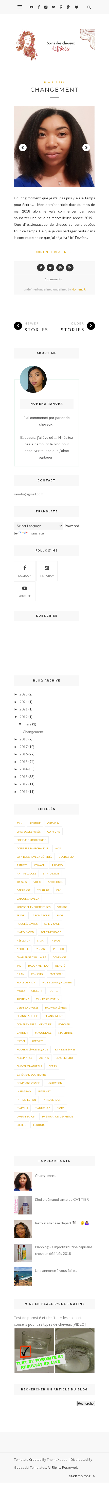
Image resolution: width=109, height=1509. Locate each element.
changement (54, 1015)
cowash (39, 865)
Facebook (24, 575)
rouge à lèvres (27, 923)
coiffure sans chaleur (32, 848)
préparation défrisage (57, 1116)
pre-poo (58, 948)
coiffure (53, 831)
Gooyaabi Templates (30, 1467)
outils (54, 990)
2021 (24, 709)
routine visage (51, 932)
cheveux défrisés (29, 831)
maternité (65, 1032)
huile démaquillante (57, 982)
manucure (42, 1108)
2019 (24, 717)
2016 (24, 754)
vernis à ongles (27, 1007)
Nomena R (78, 289)
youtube (25, 595)
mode (60, 1108)
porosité (37, 1041)
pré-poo (57, 865)
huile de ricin (26, 982)
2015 (24, 761)
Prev (23, 147)
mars (27, 724)
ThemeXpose (57, 1459)
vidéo (37, 881)
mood (21, 990)
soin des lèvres (65, 1049)
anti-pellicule (26, 873)
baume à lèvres (56, 1007)
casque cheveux (28, 898)
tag (19, 965)
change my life (27, 1015)
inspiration (54, 1082)
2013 (24, 776)
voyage (62, 906)
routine (35, 823)
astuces (22, 865)
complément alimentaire (34, 1024)
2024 (24, 702)
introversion (52, 1099)
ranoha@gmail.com (28, 494)
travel (21, 915)
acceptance (24, 1057)
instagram (47, 575)
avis (58, 848)
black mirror (65, 1057)
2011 (24, 791)
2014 (24, 769)
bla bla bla (54, 82)
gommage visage (28, 1082)
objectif (37, 990)
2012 (24, 784)
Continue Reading (53, 251)
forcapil (64, 1024)
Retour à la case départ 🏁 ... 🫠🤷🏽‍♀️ (62, 1223)
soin (20, 823)
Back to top (80, 1476)
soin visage (52, 923)
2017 (24, 746)
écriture (39, 1124)
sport (41, 940)
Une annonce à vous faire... (56, 1270)
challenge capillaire (31, 957)
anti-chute (55, 881)
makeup (22, 1108)
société (21, 1124)
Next (86, 147)
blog (60, 915)
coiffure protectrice (31, 839)
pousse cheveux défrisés (33, 906)
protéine (23, 999)
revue (56, 940)
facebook (56, 974)
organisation (26, 1116)
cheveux (53, 823)
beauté (60, 965)
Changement (54, 89)
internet (44, 1091)
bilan (20, 974)
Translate (36, 533)
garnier (22, 1032)
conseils (37, 974)
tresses (22, 881)
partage (40, 948)
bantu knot (51, 873)
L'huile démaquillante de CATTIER (62, 1199)
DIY (58, 890)
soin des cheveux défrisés (34, 856)
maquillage (43, 1032)
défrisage (23, 890)
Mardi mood (25, 932)
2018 (24, 739)
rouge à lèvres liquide (32, 1049)
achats (44, 1057)
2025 (24, 694)
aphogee (23, 948)
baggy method (38, 965)
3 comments (53, 279)
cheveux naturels (29, 1066)
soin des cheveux (47, 999)
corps (53, 1066)
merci (21, 1041)
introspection (26, 1099)
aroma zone (41, 915)
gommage (59, 957)
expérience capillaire (31, 1074)
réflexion (23, 940)
